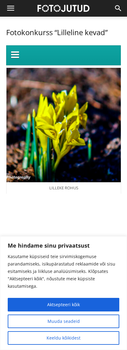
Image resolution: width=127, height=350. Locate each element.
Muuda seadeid (63, 321)
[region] (63, 293)
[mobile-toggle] (10, 8)
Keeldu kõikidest (63, 338)
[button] (118, 8)
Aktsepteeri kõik (63, 304)
